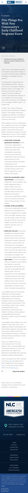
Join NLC (14, 445)
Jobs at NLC (14, 449)
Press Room (14, 460)
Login (14, 442)
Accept (5, 490)
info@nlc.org (20, 434)
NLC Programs (14, 467)
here (11, 361)
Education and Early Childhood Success (14, 61)
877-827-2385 (7, 434)
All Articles (6, 16)
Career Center (14, 457)
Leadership (7, 62)
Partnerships (14, 465)
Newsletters (14, 455)
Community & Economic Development (14, 59)
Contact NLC (14, 447)
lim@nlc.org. (14, 368)
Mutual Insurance (14, 470)
